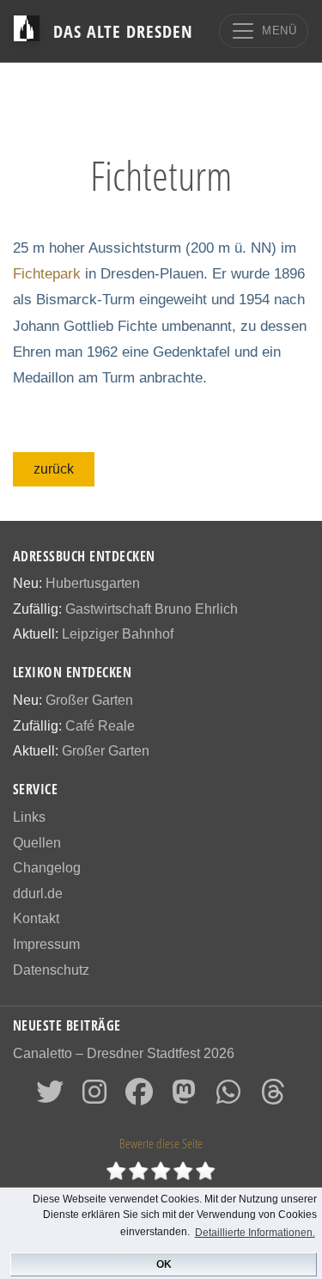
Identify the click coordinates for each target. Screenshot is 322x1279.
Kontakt (36, 918)
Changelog (47, 867)
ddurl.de (38, 893)
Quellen (37, 842)
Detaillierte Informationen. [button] (255, 1233)
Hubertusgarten (93, 583)
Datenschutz (51, 970)
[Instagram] (94, 1097)
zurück (53, 469)
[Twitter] (50, 1097)
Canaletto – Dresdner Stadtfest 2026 (123, 1053)
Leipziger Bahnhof (117, 634)
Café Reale (100, 726)
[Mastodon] (184, 1097)
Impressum (46, 944)
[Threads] (273, 1097)
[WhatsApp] (228, 1097)
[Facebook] (139, 1097)
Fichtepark (47, 274)
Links (29, 817)
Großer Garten (89, 700)
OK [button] (164, 1264)
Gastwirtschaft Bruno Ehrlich (151, 609)
